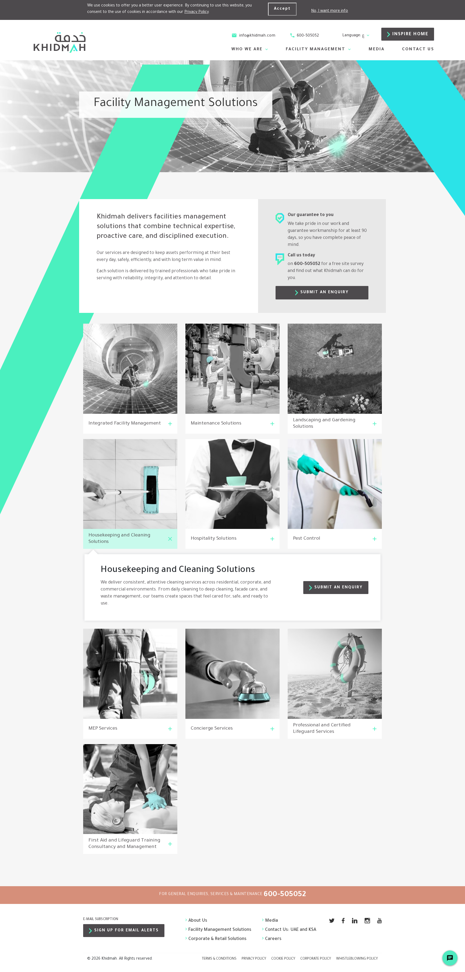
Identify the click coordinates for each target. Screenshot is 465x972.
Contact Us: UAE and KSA (285, 930)
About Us (197, 920)
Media (377, 49)
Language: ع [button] (354, 36)
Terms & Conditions (219, 959)
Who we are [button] (247, 49)
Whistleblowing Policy (357, 959)
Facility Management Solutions (219, 930)
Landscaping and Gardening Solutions (324, 424)
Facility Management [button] (316, 49)
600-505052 (307, 36)
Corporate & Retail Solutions (217, 939)
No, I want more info (329, 11)
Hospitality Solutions (214, 539)
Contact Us (418, 49)
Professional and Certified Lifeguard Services (322, 729)
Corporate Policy (315, 959)
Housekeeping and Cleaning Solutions (119, 539)
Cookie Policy (283, 959)
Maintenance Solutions (216, 423)
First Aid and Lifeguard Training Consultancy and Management (124, 844)
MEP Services (103, 728)
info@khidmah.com (256, 36)
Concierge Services (211, 728)
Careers (273, 939)
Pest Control (306, 539)
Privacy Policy (196, 12)
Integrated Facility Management (125, 423)
